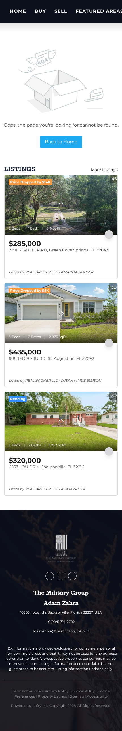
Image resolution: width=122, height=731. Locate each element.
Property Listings (52, 696)
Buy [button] (40, 11)
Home (18, 11)
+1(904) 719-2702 (61, 621)
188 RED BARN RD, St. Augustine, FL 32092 (51, 358)
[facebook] (49, 576)
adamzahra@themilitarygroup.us (61, 631)
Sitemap (77, 696)
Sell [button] (60, 11)
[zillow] (61, 576)
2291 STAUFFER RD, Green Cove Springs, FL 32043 (58, 250)
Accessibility (97, 696)
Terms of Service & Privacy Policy (41, 691)
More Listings (104, 169)
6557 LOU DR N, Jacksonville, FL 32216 (46, 466)
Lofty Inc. (41, 705)
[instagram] (72, 576)
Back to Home (61, 141)
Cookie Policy (83, 691)
